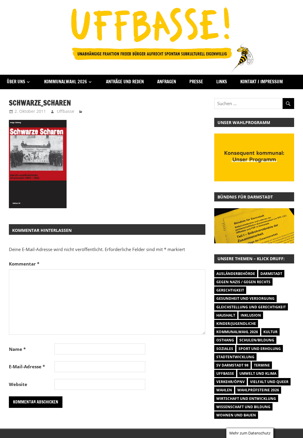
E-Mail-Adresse (27, 366)
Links (221, 82)
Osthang (225, 340)
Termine (262, 365)
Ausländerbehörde (235, 273)
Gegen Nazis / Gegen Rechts (243, 281)
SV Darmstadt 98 (232, 365)
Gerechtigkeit (230, 290)
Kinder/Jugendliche (236, 323)
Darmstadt (271, 273)
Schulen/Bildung (256, 340)
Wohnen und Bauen (236, 415)
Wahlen (224, 390)
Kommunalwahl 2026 (65, 82)
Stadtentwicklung (235, 356)
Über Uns (16, 82)
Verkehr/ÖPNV (230, 381)
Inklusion (251, 315)
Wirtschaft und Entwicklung (246, 398)
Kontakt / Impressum (261, 82)
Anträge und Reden (125, 82)
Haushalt (225, 315)
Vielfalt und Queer (269, 381)
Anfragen (166, 82)
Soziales (224, 348)
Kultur (270, 331)
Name (17, 349)
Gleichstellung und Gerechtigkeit (251, 307)
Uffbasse (65, 111)
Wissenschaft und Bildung (243, 406)
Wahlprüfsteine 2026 (258, 390)
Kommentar (24, 264)
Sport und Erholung (259, 348)
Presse (196, 82)
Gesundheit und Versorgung (245, 298)
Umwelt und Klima (257, 373)
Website (18, 384)
